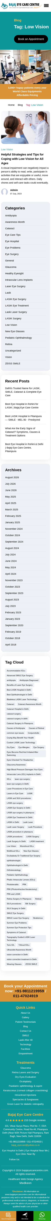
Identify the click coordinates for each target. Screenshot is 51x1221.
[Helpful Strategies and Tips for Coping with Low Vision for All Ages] (25, 127)
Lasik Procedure (35, 827)
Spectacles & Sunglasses (25, 1099)
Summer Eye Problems (17, 923)
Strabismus (38, 918)
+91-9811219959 (29, 991)
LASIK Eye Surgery (15, 299)
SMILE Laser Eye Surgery (18, 918)
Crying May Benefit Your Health (20, 738)
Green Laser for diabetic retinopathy (25, 1104)
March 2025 (11, 509)
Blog (25, 1026)
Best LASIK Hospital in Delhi (19, 690)
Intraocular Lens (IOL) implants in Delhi (24, 774)
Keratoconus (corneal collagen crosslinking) (25, 1090)
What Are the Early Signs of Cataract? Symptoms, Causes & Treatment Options (22, 432)
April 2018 (10, 644)
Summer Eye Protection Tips (19, 927)
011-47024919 (25, 996)
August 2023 (12, 599)
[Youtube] (39, 1160)
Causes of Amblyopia (16, 728)
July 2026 (10, 483)
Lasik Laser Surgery (16, 312)
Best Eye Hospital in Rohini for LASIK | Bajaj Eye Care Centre (21, 406)
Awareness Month (15, 222)
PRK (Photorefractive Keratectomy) (22, 889)
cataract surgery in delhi (17, 718)
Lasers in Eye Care (15, 793)
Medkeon (25, 1182)
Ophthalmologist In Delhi (17, 865)
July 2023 (10, 606)
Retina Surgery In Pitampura (19, 899)
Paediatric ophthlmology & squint (25, 1086)
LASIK (30, 793)
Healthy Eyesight (14, 273)
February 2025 (13, 516)
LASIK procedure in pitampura (20, 832)
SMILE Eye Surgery (15, 913)
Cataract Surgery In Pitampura (20, 723)
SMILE (25, 1035)
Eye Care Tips (13, 234)
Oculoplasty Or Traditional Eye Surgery (23, 856)
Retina (8, 344)
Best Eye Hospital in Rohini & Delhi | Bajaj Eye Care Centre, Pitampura (24, 448)
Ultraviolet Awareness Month (19, 950)
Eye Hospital (12, 241)
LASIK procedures (14, 836)
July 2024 (10, 554)
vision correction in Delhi (17, 954)
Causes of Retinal (36, 728)
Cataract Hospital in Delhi (18, 709)
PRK (24, 884)
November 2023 (14, 580)
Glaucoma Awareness (16, 765)
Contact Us (25, 1031)
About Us (25, 1013)
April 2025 (10, 503)
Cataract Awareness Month (29, 704)
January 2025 (12, 522)
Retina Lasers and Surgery (25, 1072)
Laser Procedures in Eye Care (20, 789)
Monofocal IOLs (27, 846)
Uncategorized (13, 350)
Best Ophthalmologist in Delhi (19, 695)
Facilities (25, 1049)
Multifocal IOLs (13, 851)
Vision (8, 357)
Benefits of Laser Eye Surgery (20, 685)
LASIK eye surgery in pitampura (20, 812)
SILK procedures (14, 904)
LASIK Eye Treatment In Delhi (19, 817)
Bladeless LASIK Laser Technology (22, 699)
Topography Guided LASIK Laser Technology (21, 938)
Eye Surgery (12, 254)
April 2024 (10, 574)
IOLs (9, 779)
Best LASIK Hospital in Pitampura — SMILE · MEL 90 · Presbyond (23, 418)
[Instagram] (28, 1160)
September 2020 (14, 625)
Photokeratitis (12, 884)
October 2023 (12, 586)
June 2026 (11, 490)
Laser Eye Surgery (15, 286)
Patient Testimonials (25, 1022)
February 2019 (13, 631)
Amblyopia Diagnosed (29, 680)
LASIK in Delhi (13, 822)
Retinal (38, 899)
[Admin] (4, 191)
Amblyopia (11, 215)
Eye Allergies (24, 747)
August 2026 (12, 477)
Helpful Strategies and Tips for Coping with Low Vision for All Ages (22, 159)
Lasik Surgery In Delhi (16, 841)
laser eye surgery (22, 779)
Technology (25, 1044)
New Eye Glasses (14, 331)
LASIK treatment (37, 841)
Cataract (9, 228)
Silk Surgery (30, 904)
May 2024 (10, 567)
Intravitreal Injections (25, 1095)
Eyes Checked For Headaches (20, 760)
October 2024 (12, 535)
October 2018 (12, 638)
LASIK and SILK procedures (19, 798)
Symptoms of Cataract (16, 932)
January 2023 (12, 619)
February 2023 (13, 612)
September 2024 (14, 541)
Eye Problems (12, 247)
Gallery (25, 1017)
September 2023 (14, 593)
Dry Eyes (11, 747)
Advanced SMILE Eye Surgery (20, 675)
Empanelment (26, 1053)
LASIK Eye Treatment (17, 305)
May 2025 (10, 496)
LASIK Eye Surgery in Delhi (18, 808)
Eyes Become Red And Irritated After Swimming (22, 753)
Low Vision (7, 149)
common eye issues (15, 733)
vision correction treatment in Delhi (22, 959)
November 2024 (14, 528)
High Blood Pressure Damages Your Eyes (25, 769)
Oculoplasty (25, 1081)
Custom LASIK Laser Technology (21, 742)
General (9, 260)
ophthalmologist (13, 860)
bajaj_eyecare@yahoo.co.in (25, 1145)
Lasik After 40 (25, 1040)
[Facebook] (23, 1160)
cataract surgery (14, 714)
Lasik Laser (28, 822)
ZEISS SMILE (12, 363)
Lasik (8, 292)
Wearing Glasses (14, 964)
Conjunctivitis (33, 733)
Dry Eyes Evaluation (25, 1077)
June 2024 (11, 561)
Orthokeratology (14, 870)
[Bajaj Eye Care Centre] (21, 6)
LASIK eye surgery (15, 803)
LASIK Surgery (13, 318)
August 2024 (12, 548)
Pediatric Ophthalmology (18, 337)
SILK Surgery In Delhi (16, 908)
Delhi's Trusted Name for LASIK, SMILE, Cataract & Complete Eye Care (23, 392)
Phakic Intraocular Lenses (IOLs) (21, 880)
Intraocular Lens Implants (19, 280)
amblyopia (11, 680)
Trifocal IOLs (23, 945)
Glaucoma (10, 267)
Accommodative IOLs (16, 671)
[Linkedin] (34, 1160)
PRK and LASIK (13, 894)
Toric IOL (11, 945)
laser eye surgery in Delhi (18, 784)
